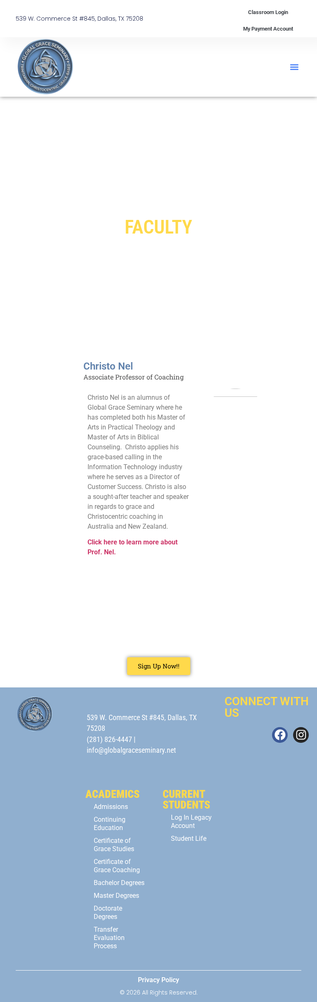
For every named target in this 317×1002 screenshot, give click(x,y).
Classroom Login (268, 12)
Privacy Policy (158, 980)
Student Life (188, 838)
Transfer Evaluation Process (109, 938)
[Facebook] (280, 735)
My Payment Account (268, 29)
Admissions (111, 807)
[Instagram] (301, 735)
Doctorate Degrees (108, 912)
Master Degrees (116, 895)
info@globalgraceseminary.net (131, 750)
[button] (294, 67)
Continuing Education (109, 824)
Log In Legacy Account (191, 822)
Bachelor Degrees (119, 883)
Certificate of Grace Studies (114, 845)
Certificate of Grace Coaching (117, 866)
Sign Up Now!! (159, 666)
